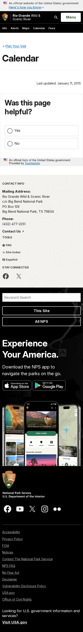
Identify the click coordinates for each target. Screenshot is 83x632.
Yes (17, 130)
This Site (42, 311)
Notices (7, 552)
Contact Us (12, 231)
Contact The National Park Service (27, 559)
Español (11, 259)
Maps (25, 28)
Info (4, 28)
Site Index (13, 252)
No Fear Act (10, 572)
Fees (51, 28)
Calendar (39, 28)
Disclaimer (9, 579)
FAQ (8, 245)
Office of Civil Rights (17, 599)
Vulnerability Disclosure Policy (24, 586)
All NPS (41, 321)
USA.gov (8, 593)
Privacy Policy (12, 539)
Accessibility (11, 532)
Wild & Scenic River (26, 17)
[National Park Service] (5, 17)
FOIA (5, 546)
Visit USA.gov (14, 622)
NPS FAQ (8, 566)
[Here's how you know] (41, 5)
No (16, 143)
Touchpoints (32, 163)
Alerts (15, 28)
